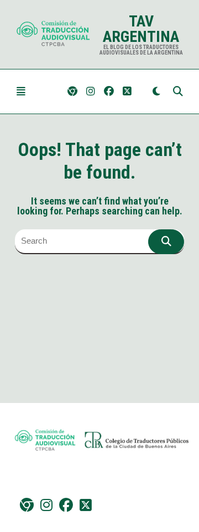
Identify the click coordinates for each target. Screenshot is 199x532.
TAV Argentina (141, 29)
